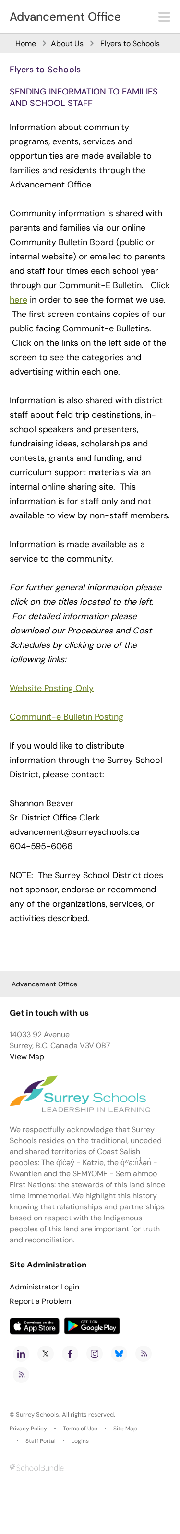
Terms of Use (80, 1428)
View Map (27, 1057)
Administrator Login (44, 1287)
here (18, 299)
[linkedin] (21, 1354)
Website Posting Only (52, 688)
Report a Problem (40, 1301)
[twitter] (45, 1354)
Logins (80, 1441)
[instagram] (94, 1354)
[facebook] (70, 1354)
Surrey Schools (37, 1414)
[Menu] (164, 17)
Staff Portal (40, 1441)
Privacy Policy (28, 1428)
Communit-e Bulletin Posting (66, 717)
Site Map (125, 1428)
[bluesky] (119, 1354)
